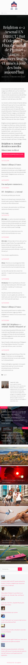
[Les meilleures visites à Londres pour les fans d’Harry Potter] (14, 543)
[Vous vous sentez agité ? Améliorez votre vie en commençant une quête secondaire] (3, 636)
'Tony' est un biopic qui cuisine (9, 612)
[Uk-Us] (14, 5)
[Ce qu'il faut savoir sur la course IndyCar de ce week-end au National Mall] (3, 617)
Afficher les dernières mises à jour (13, 154)
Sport (5, 375)
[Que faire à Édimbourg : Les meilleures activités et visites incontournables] (14, 464)
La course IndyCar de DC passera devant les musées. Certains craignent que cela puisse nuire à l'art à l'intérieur (13, 583)
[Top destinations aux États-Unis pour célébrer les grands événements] (14, 505)
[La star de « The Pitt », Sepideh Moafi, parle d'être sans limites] (3, 599)
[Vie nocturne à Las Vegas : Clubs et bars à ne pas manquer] (14, 483)
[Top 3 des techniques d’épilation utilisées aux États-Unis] (14, 524)
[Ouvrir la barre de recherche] (26, 13)
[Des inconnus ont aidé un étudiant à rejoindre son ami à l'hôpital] (3, 626)
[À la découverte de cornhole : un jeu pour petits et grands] (14, 563)
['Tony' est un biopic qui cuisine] (3, 609)
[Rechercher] (20, 569)
